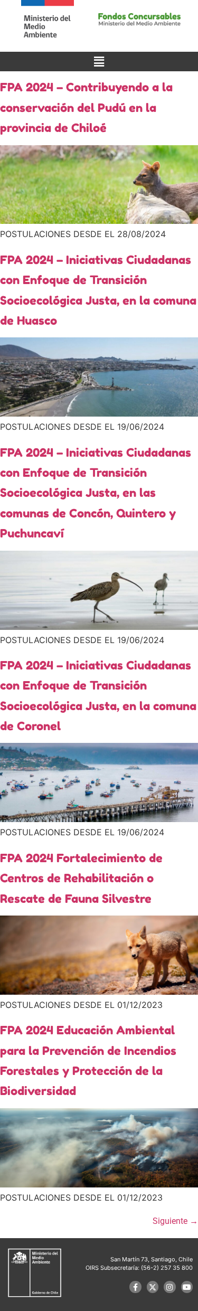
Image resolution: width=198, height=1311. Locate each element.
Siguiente (175, 1221)
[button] (99, 61)
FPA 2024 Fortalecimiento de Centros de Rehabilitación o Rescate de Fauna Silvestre (81, 878)
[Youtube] (187, 1287)
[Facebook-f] (135, 1287)
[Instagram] (169, 1287)
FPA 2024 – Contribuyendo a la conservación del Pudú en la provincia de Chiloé (86, 107)
